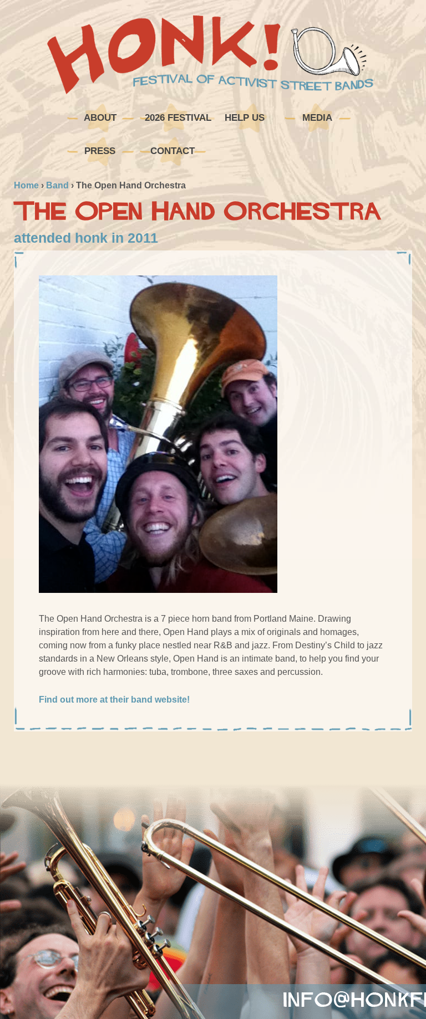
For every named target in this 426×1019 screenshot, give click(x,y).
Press (99, 151)
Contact (172, 151)
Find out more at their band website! (114, 699)
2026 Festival (177, 117)
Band (57, 185)
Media (317, 117)
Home (26, 185)
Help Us (245, 117)
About (100, 117)
